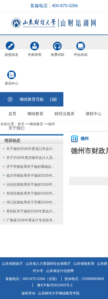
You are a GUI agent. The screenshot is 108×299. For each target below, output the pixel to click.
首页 (12, 113)
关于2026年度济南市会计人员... (30, 158)
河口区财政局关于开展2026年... (30, 202)
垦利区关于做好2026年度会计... (30, 211)
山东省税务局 (83, 264)
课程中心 (94, 113)
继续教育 (35, 113)
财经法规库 (64, 113)
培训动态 (12, 140)
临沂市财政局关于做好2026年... (30, 176)
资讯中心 (11, 72)
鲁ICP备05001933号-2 (55, 285)
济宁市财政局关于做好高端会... (30, 167)
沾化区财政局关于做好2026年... (30, 184)
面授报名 (11, 43)
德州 (51, 124)
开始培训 (80, 43)
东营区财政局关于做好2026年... (30, 193)
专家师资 (34, 43)
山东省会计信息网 (60, 271)
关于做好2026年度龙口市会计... (30, 149)
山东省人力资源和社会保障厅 (48, 264)
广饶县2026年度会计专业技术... (30, 220)
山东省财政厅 (12, 264)
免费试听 (57, 43)
